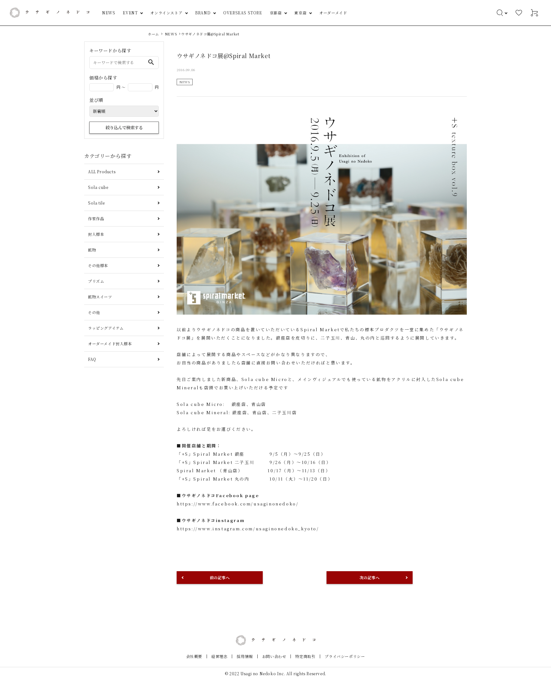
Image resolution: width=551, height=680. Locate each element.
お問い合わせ (274, 656)
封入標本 (96, 234)
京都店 (276, 12)
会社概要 (194, 656)
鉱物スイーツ (100, 296)
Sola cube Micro (264, 379)
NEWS (108, 12)
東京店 (300, 12)
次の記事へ (370, 577)
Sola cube (98, 187)
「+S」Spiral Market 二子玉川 (215, 462)
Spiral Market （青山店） (210, 470)
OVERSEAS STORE (242, 12)
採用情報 (245, 656)
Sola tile (96, 202)
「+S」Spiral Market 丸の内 (213, 479)
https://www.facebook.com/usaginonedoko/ (237, 504)
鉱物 (92, 249)
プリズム (96, 281)
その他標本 (98, 265)
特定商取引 (305, 656)
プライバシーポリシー (345, 656)
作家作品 (96, 218)
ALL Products (101, 171)
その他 (94, 312)
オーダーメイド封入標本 (110, 343)
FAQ (92, 359)
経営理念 (219, 656)
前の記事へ (220, 577)
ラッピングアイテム (105, 328)
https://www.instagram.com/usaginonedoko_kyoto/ (248, 529)
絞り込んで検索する (124, 127)
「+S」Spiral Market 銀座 (213, 454)
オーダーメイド (333, 12)
